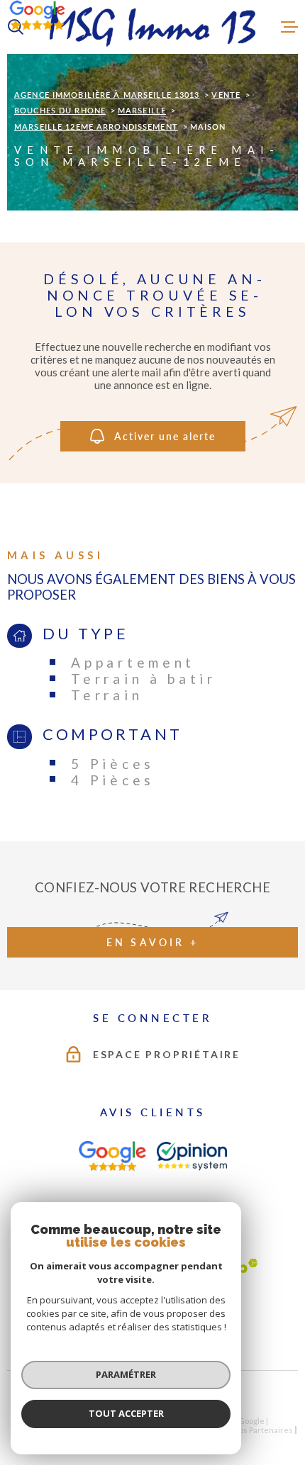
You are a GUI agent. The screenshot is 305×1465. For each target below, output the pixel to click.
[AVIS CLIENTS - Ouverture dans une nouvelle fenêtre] (112, 1156)
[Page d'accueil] (152, 27)
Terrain (107, 695)
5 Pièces (113, 764)
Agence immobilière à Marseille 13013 (107, 94)
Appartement (133, 662)
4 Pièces (113, 780)
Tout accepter (126, 1413)
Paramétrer (126, 1374)
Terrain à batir (143, 678)
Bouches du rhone (60, 110)
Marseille (142, 110)
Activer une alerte (165, 436)
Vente (225, 94)
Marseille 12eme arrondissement (96, 126)
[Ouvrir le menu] (289, 26)
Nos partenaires (263, 1430)
